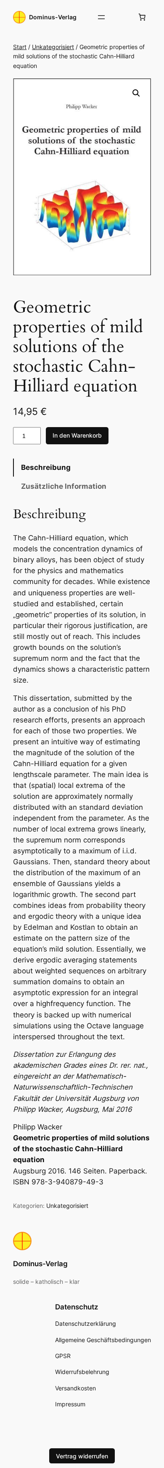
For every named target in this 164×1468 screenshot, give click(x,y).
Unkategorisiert (53, 46)
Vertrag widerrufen (82, 1456)
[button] (136, 93)
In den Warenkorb (77, 435)
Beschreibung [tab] (46, 467)
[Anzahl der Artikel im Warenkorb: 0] (142, 17)
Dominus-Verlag (53, 17)
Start (19, 46)
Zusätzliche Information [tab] (63, 486)
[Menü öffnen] (101, 17)
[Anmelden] (121, 17)
